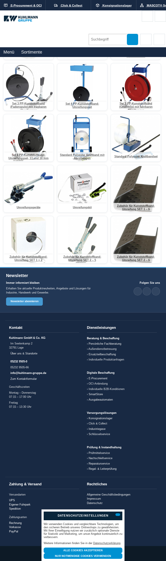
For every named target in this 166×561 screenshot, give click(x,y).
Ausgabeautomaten (101, 399)
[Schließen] (117, 514)
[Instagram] (156, 291)
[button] (146, 39)
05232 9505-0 (18, 361)
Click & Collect (98, 423)
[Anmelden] (160, 16)
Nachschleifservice (100, 458)
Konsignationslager (100, 418)
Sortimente (31, 52)
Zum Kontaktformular (23, 378)
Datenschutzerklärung (106, 543)
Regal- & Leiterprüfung (103, 468)
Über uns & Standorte (23, 353)
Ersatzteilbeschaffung (102, 354)
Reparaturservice (99, 463)
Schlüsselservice (99, 434)
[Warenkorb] (147, 16)
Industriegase (97, 429)
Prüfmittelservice (99, 453)
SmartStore (96, 394)
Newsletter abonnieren (24, 301)
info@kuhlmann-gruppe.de (28, 373)
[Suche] (132, 39)
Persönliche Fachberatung (105, 343)
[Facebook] (147, 291)
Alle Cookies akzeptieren (83, 550)
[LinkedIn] (138, 291)
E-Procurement (98, 378)
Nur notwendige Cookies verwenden (83, 556)
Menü (8, 52)
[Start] (25, 18)
